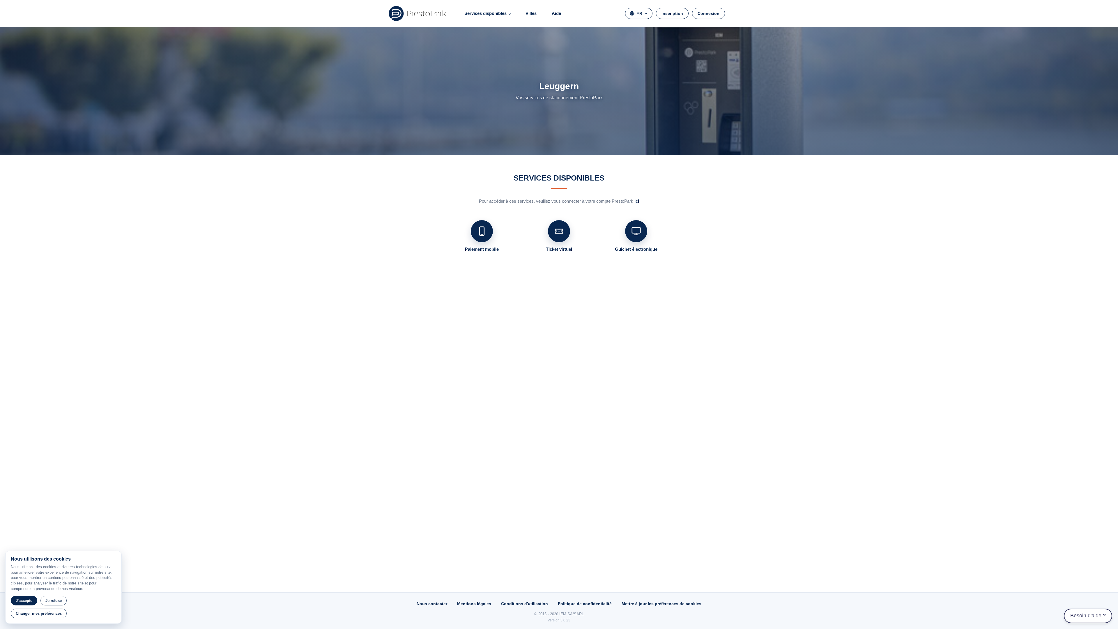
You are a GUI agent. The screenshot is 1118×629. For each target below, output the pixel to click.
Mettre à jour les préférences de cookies (661, 603)
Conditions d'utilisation (524, 603)
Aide (556, 13)
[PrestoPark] (417, 13)
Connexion (708, 13)
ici (636, 201)
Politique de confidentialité (585, 603)
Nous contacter (432, 603)
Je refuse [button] (53, 600)
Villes (531, 13)
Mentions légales (474, 603)
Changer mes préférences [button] (39, 613)
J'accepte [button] (24, 600)
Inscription (672, 13)
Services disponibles (485, 13)
